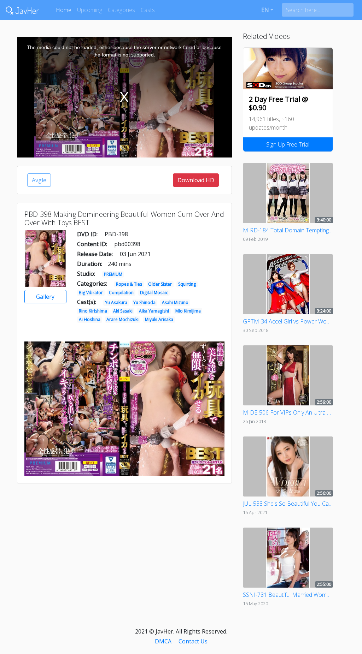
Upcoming (89, 10)
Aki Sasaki (123, 311)
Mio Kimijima (188, 311)
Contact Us (193, 641)
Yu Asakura (116, 302)
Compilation (121, 293)
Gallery (45, 297)
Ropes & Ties (129, 284)
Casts (148, 10)
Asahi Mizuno (175, 302)
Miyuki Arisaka (159, 319)
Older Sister (160, 284)
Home (63, 10)
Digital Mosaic (154, 293)
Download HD (195, 180)
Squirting (187, 284)
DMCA (163, 641)
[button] (267, 10)
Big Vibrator (91, 293)
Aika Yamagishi (154, 311)
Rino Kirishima (93, 311)
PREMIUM (113, 274)
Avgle (39, 180)
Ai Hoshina (89, 319)
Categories (121, 10)
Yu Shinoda (144, 302)
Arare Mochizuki (122, 319)
